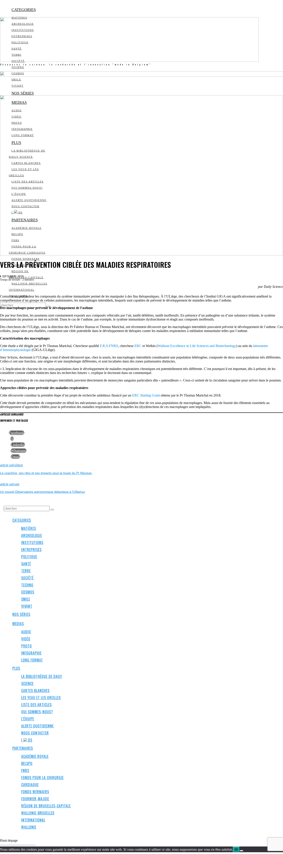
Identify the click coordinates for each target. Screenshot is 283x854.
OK (236, 849)
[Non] (241, 850)
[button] (52, 509)
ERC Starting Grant (146, 395)
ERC (138, 346)
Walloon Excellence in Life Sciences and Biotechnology (197, 346)
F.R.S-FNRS (109, 346)
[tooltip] (16, 433)
